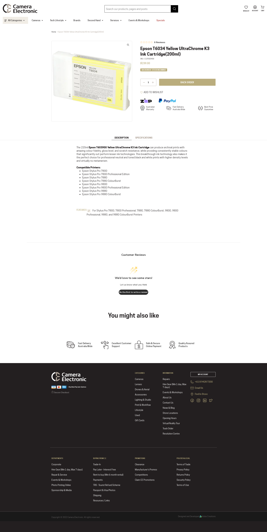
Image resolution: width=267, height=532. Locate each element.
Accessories (141, 394)
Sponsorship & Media (61, 490)
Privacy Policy (183, 469)
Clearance (139, 464)
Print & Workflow (143, 405)
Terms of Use (183, 485)
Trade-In (97, 464)
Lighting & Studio (143, 399)
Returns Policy (183, 474)
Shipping (97, 495)
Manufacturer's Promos (146, 469)
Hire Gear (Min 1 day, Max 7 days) (174, 386)
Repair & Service (59, 474)
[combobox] (141, 9)
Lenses (138, 384)
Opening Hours (169, 418)
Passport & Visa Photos (104, 490)
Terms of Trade (183, 464)
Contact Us (168, 402)
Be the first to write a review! (133, 292)
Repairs (166, 379)
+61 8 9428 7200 (203, 381)
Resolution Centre (171, 433)
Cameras (139, 379)
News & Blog (169, 408)
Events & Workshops (173, 392)
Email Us (198, 388)
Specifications (143, 137)
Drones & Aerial (142, 389)
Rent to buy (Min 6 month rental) (108, 474)
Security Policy (184, 480)
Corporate (56, 464)
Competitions (141, 474)
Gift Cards (139, 420)
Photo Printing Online (61, 485)
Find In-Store (201, 394)
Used (137, 415)
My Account (203, 374)
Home (53, 32)
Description (122, 137)
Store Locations (170, 413)
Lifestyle (139, 410)
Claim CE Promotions (144, 480)
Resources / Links (101, 500)
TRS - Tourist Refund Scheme (106, 485)
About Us (167, 397)
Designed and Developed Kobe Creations (197, 516)
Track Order (168, 428)
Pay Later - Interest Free (104, 469)
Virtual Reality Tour (171, 423)
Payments (98, 480)
